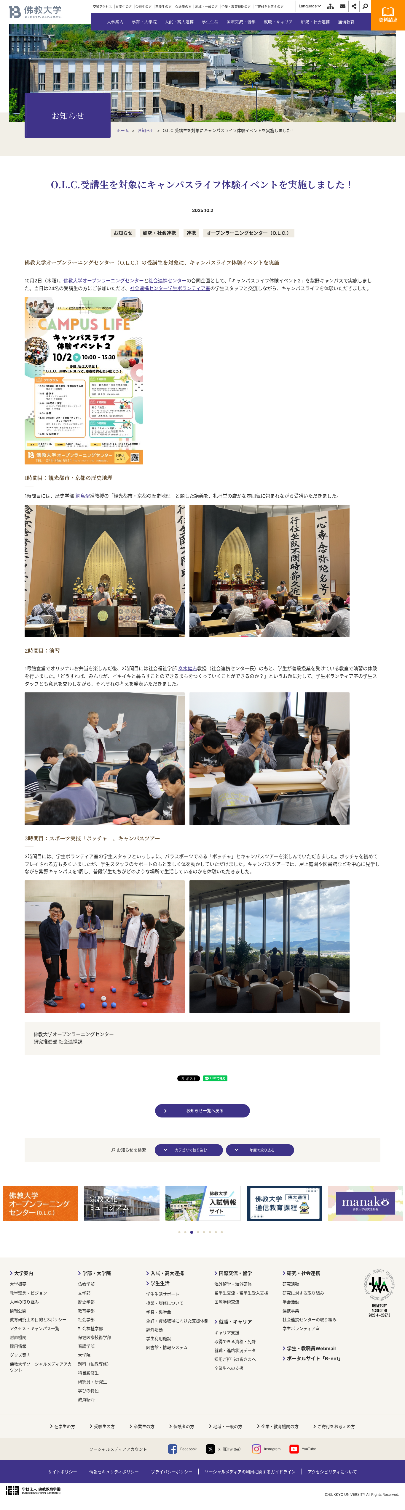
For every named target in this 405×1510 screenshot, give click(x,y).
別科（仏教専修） (94, 1363)
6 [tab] (210, 1232)
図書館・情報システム (167, 1347)
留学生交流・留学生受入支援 (241, 1292)
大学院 (84, 1355)
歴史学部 (86, 1301)
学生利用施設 (158, 1338)
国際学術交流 (226, 1301)
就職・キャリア (235, 1322)
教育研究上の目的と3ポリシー (38, 1319)
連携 (191, 233)
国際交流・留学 (235, 1273)
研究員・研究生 (92, 1381)
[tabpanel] (40, 1204)
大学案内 (23, 1273)
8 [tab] (222, 1232)
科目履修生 (88, 1372)
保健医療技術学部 (94, 1337)
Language (308, 6)
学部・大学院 (96, 1273)
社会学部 (86, 1319)
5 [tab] (204, 1232)
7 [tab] (216, 1232)
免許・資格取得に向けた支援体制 (177, 1320)
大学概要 (18, 1284)
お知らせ (123, 233)
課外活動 (154, 1329)
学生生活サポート (162, 1294)
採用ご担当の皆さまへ (235, 1359)
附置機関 (18, 1337)
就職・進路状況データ (235, 1350)
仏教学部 (86, 1284)
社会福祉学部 (90, 1328)
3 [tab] (191, 1232)
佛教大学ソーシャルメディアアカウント (41, 1366)
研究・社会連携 (159, 233)
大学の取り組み (24, 1301)
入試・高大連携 (167, 1273)
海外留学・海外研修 (233, 1284)
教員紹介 (86, 1399)
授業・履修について (165, 1302)
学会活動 (291, 1301)
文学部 (84, 1292)
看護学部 (86, 1346)
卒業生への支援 (228, 1368)
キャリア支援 (226, 1332)
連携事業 (291, 1310)
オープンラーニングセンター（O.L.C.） (248, 233)
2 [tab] (185, 1232)
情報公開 (18, 1310)
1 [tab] (179, 1232)
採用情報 (18, 1346)
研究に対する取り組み (303, 1292)
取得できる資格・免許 (235, 1341)
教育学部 (86, 1310)
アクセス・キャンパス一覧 (34, 1328)
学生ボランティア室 (301, 1328)
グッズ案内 (20, 1355)
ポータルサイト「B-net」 (315, 1358)
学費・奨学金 (158, 1311)
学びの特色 (88, 1390)
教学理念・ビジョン (28, 1292)
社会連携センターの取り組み (310, 1319)
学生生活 (160, 1283)
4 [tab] (197, 1232)
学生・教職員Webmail (311, 1348)
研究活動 (291, 1284)
